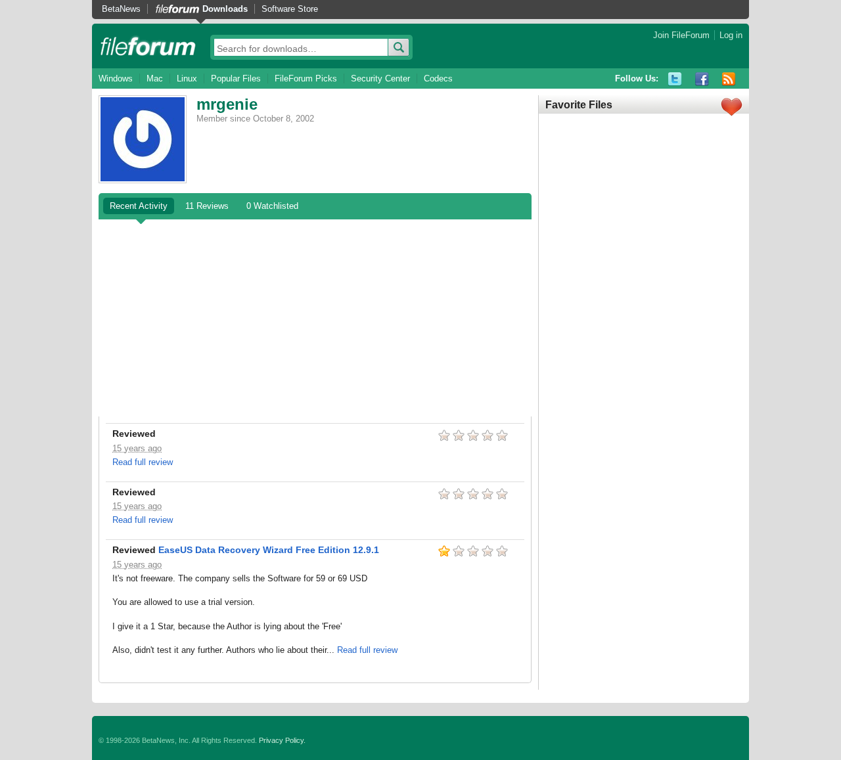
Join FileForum (681, 35)
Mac (155, 78)
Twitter (675, 79)
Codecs (438, 78)
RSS (729, 79)
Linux (187, 78)
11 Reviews (207, 206)
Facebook (702, 79)
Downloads (225, 9)
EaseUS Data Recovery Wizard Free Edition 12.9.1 (268, 550)
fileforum (148, 46)
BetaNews (121, 9)
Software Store (289, 9)
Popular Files (236, 78)
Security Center (380, 78)
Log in (730, 35)
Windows (116, 78)
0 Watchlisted (272, 206)
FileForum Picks (306, 78)
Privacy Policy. (282, 740)
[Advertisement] (315, 318)
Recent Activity (139, 206)
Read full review (142, 462)
